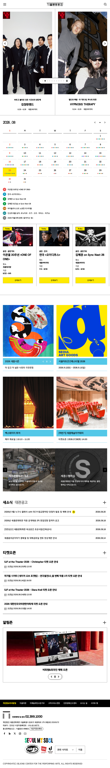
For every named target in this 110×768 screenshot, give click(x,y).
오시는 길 (83, 703)
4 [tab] (50, 81)
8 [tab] (59, 81)
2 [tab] (45, 81)
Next (105, 43)
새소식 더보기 (104, 502)
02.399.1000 (33, 716)
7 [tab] (57, 81)
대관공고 (21, 502)
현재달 (100, 122)
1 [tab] (43, 81)
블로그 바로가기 (9, 733)
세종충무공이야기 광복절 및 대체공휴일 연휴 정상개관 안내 (30, 538)
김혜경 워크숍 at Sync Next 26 (19, 204)
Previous (5, 43)
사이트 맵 (94, 703)
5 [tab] (52, 81)
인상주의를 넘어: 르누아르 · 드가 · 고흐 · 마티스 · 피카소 (29, 213)
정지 (67, 81)
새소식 (8, 502)
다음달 (105, 122)
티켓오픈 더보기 (104, 553)
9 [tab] (61, 81)
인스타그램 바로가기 (19, 733)
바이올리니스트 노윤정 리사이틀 (20, 208)
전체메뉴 (5, 4)
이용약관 (23, 703)
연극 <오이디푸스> (14, 194)
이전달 (95, 122)
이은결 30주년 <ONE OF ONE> (19, 189)
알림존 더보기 (104, 622)
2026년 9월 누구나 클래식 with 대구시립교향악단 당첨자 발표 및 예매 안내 (37, 512)
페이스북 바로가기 (4, 733)
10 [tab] (63, 81)
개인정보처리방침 (9, 703)
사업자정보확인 (36, 729)
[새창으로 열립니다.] (39, 742)
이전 (51, 677)
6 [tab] (54, 81)
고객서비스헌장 (54, 703)
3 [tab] (47, 81)
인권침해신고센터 (70, 703)
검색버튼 (105, 4)
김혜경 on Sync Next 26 (17, 199)
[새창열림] (28, 331)
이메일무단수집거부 (37, 703)
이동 (80, 749)
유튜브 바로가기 (25, 733)
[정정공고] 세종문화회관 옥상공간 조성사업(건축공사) (27, 529)
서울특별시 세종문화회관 (55, 4)
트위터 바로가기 (14, 733)
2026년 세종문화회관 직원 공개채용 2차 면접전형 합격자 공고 (31, 520)
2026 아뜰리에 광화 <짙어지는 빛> (20, 218)
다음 (58, 677)
